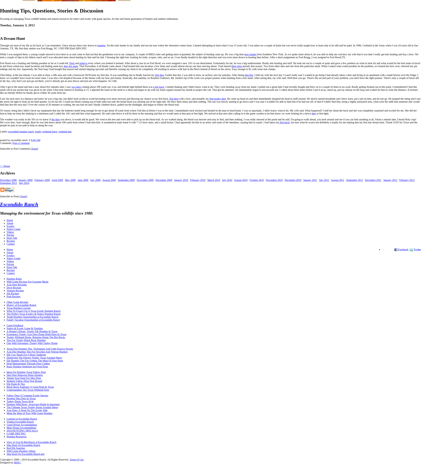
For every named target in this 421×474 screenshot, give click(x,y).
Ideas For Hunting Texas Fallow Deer (26, 372)
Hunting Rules (14, 278)
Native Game (13, 229)
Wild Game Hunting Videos (21, 451)
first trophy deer (218, 98)
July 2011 (324, 180)
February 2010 (197, 180)
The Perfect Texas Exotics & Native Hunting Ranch (34, 314)
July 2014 (24, 183)
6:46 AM (35, 140)
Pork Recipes (13, 296)
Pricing (10, 235)
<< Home (5, 166)
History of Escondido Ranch (21, 305)
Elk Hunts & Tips (16, 384)
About (10, 223)
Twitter (417, 249)
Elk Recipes (13, 293)
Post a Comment (21, 143)
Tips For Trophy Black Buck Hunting (26, 340)
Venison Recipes (15, 290)
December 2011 (373, 180)
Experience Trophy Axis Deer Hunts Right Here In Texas (36, 334)
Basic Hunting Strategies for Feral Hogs (27, 366)
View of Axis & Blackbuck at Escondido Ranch (31, 442)
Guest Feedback (15, 325)
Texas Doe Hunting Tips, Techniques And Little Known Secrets (40, 348)
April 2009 (57, 180)
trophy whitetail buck (46, 131)
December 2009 (164, 180)
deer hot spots (71, 66)
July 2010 (227, 180)
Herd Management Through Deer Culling (28, 363)
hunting (101, 45)
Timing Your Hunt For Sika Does (24, 378)
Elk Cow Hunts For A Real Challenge (26, 354)
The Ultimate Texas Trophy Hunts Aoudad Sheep (32, 407)
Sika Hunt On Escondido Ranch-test (25, 454)
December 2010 (293, 180)
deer (314, 113)
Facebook (403, 249)
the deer (55, 119)
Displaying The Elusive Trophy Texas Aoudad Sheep (34, 357)
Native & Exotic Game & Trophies (25, 328)
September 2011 (354, 180)
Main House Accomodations (21, 427)
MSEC (17, 462)
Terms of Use (77, 459)
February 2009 (42, 180)
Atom (34, 148)
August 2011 (337, 180)
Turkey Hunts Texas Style (20, 401)
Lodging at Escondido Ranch (22, 418)
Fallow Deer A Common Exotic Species (27, 395)
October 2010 (256, 180)
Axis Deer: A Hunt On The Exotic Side (27, 410)
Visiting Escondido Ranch (20, 421)
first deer (159, 75)
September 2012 (8, 183)
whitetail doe (65, 131)
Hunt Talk (12, 238)
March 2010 (213, 180)
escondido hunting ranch (21, 131)
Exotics (10, 226)
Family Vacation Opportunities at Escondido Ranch (33, 319)
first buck (284, 122)
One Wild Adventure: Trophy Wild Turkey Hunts (32, 343)
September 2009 (126, 180)
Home (10, 220)
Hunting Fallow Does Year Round (24, 381)
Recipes (11, 241)
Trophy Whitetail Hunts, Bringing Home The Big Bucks (36, 337)
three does (237, 66)
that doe (249, 75)
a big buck (158, 86)
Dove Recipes (14, 287)
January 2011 (310, 180)
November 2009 (145, 180)
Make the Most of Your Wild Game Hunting (29, 413)
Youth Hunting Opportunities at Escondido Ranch (32, 317)
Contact (11, 244)
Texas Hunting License (19, 308)
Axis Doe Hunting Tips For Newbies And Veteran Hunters (37, 351)
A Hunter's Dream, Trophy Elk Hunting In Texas (32, 331)
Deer (72, 63)
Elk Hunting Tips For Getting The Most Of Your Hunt (35, 360)
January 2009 (26, 180)
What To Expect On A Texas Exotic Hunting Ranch (34, 311)
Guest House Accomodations (22, 424)
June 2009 (83, 180)
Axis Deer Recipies (17, 284)
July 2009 (95, 180)
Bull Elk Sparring (16, 448)
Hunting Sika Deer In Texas (21, 398)
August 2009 (109, 180)
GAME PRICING (16, 433)
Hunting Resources (16, 436)
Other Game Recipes (17, 302)
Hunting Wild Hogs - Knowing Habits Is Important (33, 404)
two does (77, 86)
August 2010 (241, 180)
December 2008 (8, 180)
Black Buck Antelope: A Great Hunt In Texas (30, 387)
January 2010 (181, 180)
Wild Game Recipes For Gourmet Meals (27, 281)
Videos (10, 232)
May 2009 (70, 180)
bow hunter (250, 54)
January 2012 (390, 180)
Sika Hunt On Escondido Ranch (23, 445)
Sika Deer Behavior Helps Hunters (25, 375)
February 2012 (407, 180)
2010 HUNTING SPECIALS (22, 430)
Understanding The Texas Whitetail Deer (28, 390)
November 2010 (274, 180)
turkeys (83, 63)
